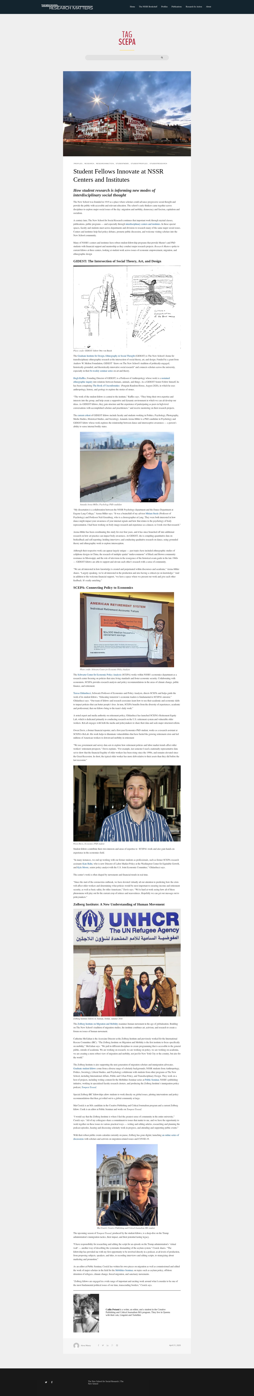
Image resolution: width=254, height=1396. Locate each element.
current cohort (84, 415)
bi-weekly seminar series (101, 370)
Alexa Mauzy (86, 1345)
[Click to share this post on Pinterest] (117, 1345)
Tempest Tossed (89, 1087)
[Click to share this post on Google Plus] (112, 1345)
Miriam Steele (152, 513)
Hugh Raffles (79, 378)
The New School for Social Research (103, 1381)
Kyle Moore (82, 867)
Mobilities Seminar (124, 1270)
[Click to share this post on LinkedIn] (107, 1345)
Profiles (164, 6)
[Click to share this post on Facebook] (98, 1345)
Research (89, 163)
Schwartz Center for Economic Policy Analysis (99, 674)
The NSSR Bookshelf (148, 6)
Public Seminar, (152, 1079)
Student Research (158, 163)
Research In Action (194, 6)
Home (132, 6)
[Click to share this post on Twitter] (103, 1345)
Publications (177, 6)
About (208, 6)
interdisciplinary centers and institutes (143, 223)
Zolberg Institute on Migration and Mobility (98, 1023)
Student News (122, 163)
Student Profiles (139, 163)
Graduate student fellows (84, 1068)
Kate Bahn (87, 863)
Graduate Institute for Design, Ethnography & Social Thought (106, 355)
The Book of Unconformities (106, 385)
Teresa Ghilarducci (82, 693)
